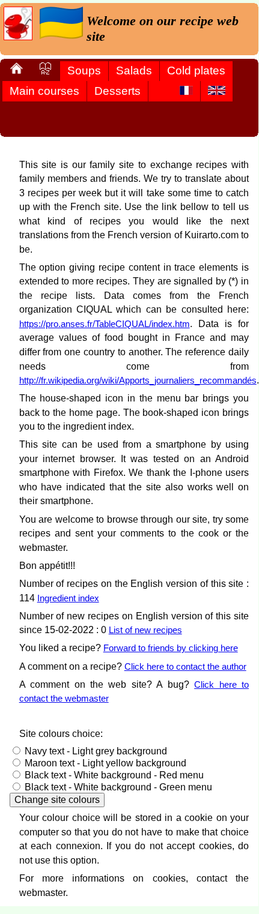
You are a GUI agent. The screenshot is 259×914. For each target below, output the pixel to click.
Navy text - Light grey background (96, 751)
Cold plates (196, 70)
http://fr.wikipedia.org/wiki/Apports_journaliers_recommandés (138, 380)
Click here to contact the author (185, 666)
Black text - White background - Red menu (114, 775)
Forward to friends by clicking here (170, 648)
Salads (134, 70)
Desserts (117, 91)
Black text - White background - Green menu (118, 787)
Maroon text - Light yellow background (105, 763)
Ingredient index (68, 598)
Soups (84, 70)
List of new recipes (145, 630)
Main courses (44, 91)
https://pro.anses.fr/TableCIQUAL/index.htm (104, 324)
